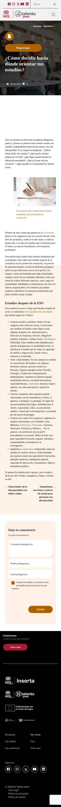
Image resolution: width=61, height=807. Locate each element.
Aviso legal (13, 790)
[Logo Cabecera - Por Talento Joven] (19, 14)
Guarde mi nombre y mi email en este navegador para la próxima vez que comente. (30, 585)
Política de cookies (17, 797)
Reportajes (23, 47)
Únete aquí (36, 748)
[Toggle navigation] (53, 14)
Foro (33, 741)
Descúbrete (10, 735)
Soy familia (10, 741)
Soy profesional (12, 748)
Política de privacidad (18, 793)
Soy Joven (36, 735)
